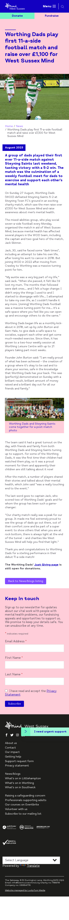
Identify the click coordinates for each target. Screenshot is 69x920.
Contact (10, 747)
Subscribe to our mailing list (23, 813)
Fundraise (52, 15)
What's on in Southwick (20, 787)
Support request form (19, 761)
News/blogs (13, 773)
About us (11, 743)
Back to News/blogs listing (25, 581)
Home (9, 126)
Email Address (16, 641)
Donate (17, 15)
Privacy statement (17, 765)
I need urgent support (50, 731)
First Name (14, 658)
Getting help (13, 756)
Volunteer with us (16, 809)
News (19, 126)
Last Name (14, 674)
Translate (33, 866)
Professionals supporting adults (25, 800)
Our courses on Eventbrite (22, 804)
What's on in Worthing (19, 783)
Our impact (12, 752)
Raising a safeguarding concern (25, 795)
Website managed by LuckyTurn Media (25, 890)
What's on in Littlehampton (23, 778)
